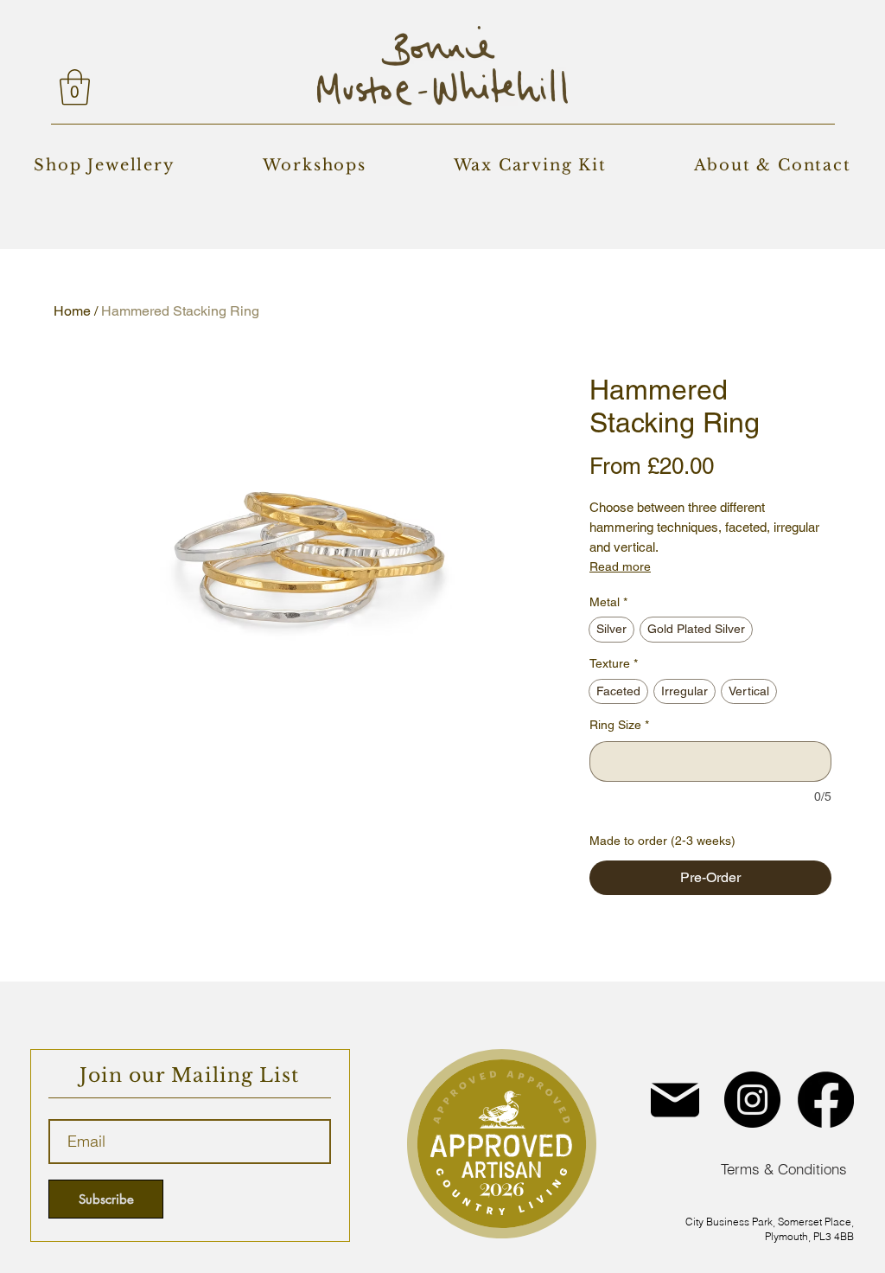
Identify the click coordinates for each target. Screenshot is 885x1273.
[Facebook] (826, 1099)
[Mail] (674, 1099)
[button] (75, 87)
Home (72, 311)
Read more (620, 566)
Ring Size (619, 725)
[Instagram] (752, 1099)
